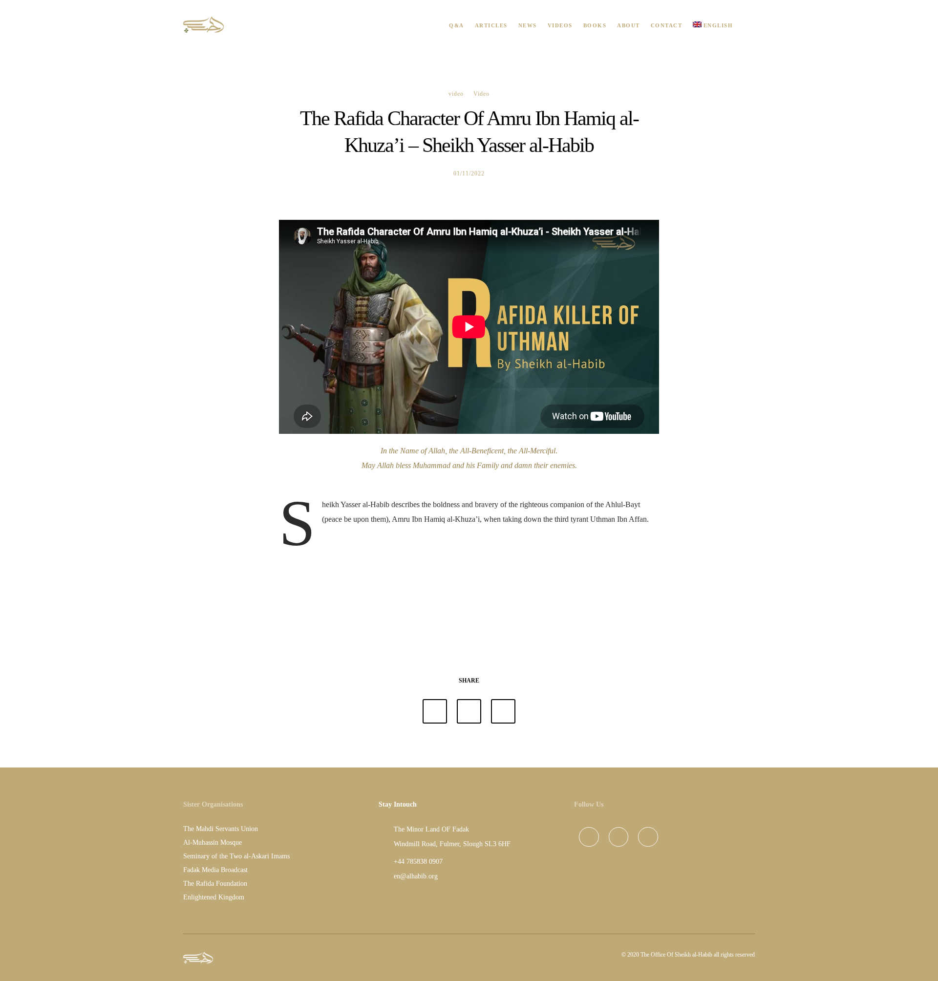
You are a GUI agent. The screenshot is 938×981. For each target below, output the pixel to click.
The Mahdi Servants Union (220, 828)
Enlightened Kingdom (213, 897)
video (456, 93)
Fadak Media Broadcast (215, 870)
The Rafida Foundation (215, 883)
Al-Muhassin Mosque (212, 842)
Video (481, 93)
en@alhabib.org (416, 876)
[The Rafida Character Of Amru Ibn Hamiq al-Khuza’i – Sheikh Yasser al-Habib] (435, 711)
